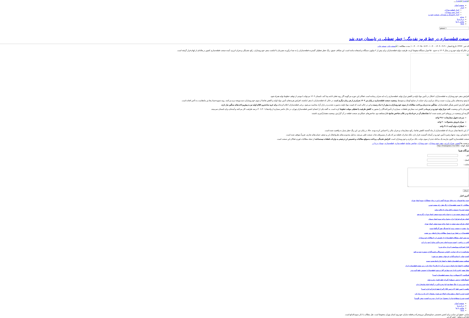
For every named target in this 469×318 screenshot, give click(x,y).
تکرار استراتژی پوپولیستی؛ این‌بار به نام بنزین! (453, 247)
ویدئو (462, 17)
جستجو (442, 28)
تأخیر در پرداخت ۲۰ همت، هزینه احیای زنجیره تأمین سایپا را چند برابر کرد (445, 242)
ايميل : (463, 160)
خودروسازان (423, 143)
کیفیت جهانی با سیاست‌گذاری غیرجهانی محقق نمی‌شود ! (450, 256)
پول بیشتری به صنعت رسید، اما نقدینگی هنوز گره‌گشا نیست (449, 228)
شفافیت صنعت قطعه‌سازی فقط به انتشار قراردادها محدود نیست (447, 261)
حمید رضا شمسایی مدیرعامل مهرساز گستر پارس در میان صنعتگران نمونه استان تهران (440, 200)
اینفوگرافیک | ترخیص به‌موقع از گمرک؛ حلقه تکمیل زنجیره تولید (448, 280)
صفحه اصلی (459, 5)
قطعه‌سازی (389, 143)
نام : (463, 155)
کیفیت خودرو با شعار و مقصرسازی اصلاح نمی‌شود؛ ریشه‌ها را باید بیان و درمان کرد (442, 294)
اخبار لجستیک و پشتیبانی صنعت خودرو (443, 15)
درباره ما (460, 19)
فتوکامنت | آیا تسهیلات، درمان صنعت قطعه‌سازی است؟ (450, 275)
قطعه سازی (400, 143)
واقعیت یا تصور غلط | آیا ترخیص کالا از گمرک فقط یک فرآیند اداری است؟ (445, 289)
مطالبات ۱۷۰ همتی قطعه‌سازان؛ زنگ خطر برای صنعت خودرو (449, 205)
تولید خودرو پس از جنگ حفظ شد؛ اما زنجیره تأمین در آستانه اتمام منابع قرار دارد (442, 284)
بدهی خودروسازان (436, 143)
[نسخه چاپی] (392, 46)
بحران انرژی (449, 143)
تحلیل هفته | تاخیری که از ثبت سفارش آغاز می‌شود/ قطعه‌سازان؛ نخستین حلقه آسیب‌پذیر (439, 270)
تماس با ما (460, 22)
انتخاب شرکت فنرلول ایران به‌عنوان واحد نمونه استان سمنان (448, 219)
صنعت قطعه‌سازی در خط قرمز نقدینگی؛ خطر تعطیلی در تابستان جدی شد (409, 39)
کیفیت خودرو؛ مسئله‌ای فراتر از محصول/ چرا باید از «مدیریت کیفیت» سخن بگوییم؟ (441, 298)
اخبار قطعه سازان (452, 10)
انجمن (457, 143)
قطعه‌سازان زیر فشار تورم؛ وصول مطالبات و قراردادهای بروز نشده (446, 233)
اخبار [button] (462, 8)
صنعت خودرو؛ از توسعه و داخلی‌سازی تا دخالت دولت (452, 210)
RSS (462, 24)
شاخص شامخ (411, 143)
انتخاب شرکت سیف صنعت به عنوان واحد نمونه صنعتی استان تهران (447, 224)
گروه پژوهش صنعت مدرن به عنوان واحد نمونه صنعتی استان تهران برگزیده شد (443, 214)
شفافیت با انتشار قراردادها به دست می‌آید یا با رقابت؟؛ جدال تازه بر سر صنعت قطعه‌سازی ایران (437, 266)
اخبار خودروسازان (452, 12)
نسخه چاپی (381, 46)
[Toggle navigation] (455, 1)
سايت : (463, 164)
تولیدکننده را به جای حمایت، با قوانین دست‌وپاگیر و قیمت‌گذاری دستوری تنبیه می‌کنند (441, 252)
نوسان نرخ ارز (378, 143)
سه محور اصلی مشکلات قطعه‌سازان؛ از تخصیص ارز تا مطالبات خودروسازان (444, 238)
